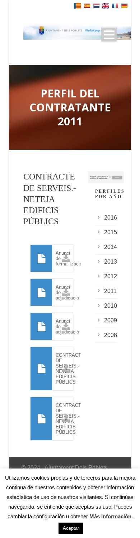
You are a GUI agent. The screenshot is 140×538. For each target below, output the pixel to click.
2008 (110, 335)
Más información (110, 516)
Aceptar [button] (71, 528)
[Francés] (115, 6)
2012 (110, 276)
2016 (110, 218)
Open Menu (109, 35)
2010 (110, 306)
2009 (110, 320)
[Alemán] (124, 6)
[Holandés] (96, 6)
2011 (110, 291)
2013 (110, 262)
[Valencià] (77, 6)
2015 (110, 232)
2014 (110, 247)
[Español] (87, 6)
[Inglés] (105, 6)
